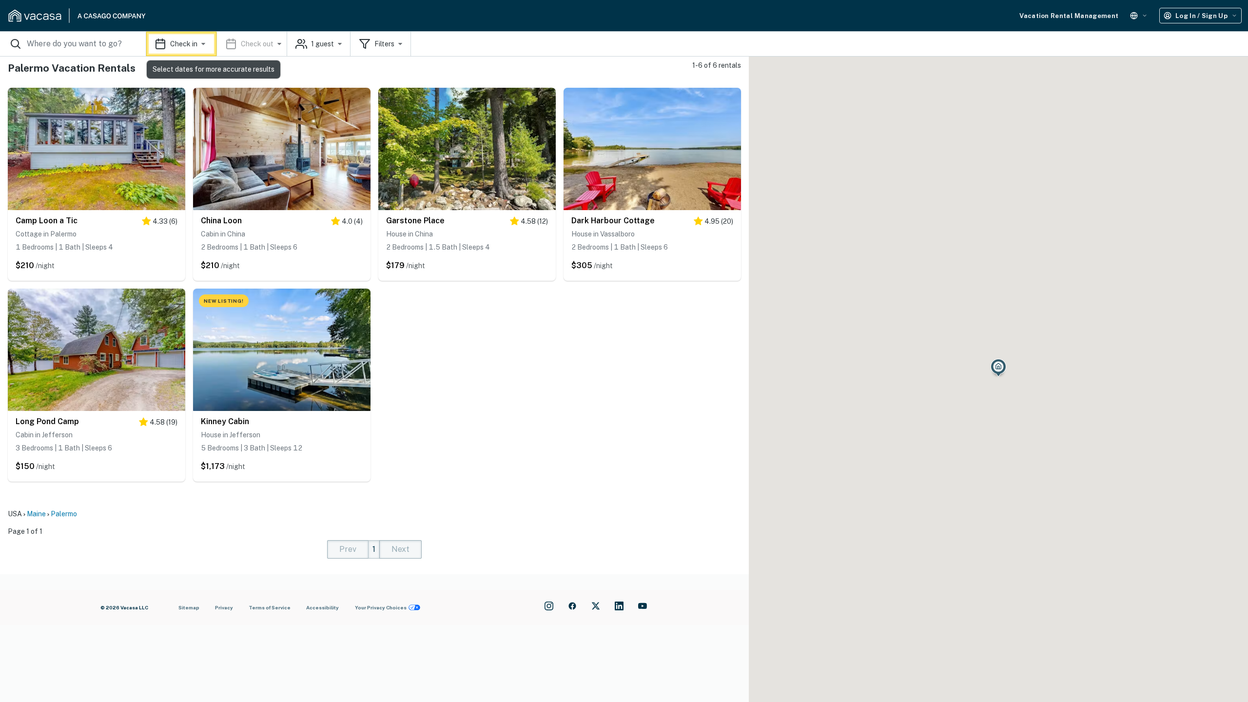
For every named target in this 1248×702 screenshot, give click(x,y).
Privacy (224, 607)
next (400, 549)
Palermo (64, 514)
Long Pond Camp (47, 421)
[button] (216, 44)
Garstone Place (415, 220)
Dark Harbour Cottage (613, 220)
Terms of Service (270, 607)
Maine (36, 514)
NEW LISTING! (224, 301)
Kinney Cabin (225, 421)
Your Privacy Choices (381, 607)
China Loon (221, 220)
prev (347, 549)
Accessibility (322, 607)
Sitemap (188, 607)
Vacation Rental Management (1068, 16)
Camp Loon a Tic (47, 220)
